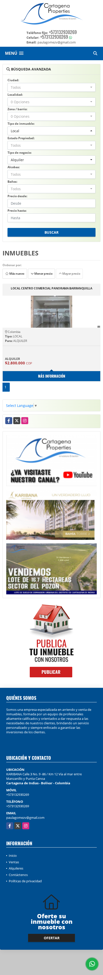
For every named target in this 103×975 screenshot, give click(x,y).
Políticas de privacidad (25, 881)
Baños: (12, 181)
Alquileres (16, 868)
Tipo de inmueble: (21, 123)
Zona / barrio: (17, 109)
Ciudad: (13, 80)
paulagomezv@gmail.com (25, 817)
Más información (51, 376)
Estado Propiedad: (21, 138)
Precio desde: (17, 196)
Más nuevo (16, 273)
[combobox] (52, 87)
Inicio (13, 855)
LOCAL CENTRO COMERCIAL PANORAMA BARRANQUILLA (51, 288)
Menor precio (43, 273)
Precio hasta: (17, 210)
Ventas (14, 862)
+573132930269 (63, 32)
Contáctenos (18, 875)
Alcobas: (14, 167)
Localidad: (15, 94)
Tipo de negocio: (20, 152)
